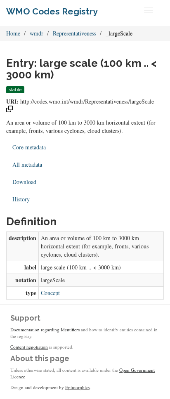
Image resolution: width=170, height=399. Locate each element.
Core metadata (29, 147)
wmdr (36, 33)
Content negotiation (29, 347)
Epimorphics (77, 387)
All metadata (27, 164)
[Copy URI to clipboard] (9, 110)
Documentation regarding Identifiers (45, 329)
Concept (50, 293)
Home (13, 33)
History (21, 199)
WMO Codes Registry (52, 11)
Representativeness (74, 33)
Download (24, 182)
